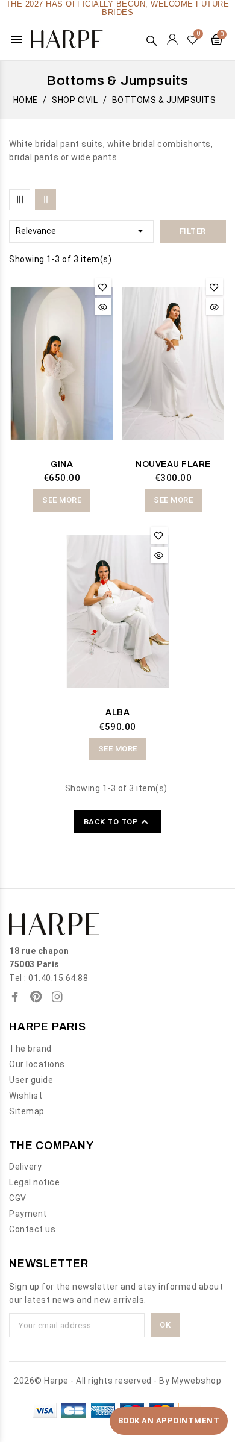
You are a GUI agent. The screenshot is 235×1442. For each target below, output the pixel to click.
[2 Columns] (45, 200)
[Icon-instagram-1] (57, 997)
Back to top (118, 822)
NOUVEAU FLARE (173, 464)
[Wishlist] (193, 39)
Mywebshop (197, 1380)
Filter (193, 231)
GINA (62, 464)
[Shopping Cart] (216, 39)
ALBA (117, 712)
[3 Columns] (20, 200)
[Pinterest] (36, 997)
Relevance (81, 230)
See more (61, 499)
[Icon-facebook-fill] (15, 997)
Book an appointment (169, 1420)
